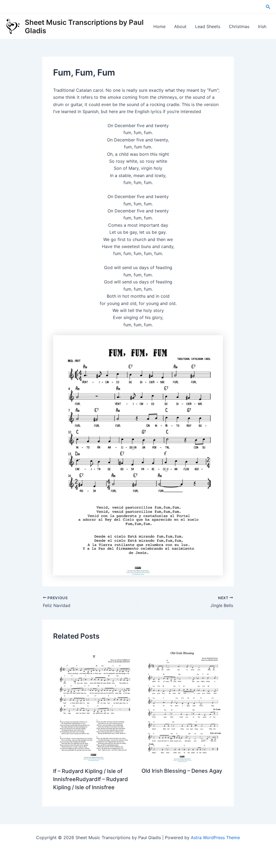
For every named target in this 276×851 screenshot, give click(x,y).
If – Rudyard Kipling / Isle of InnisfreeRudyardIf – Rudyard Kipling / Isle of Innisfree (90, 779)
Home (159, 26)
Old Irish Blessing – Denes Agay (182, 771)
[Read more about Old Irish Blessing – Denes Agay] (182, 704)
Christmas (239, 26)
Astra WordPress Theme (215, 837)
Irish (262, 26)
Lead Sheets (207, 26)
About (180, 26)
